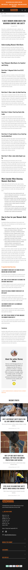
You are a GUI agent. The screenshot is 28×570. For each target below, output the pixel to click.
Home (2, 13)
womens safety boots (18, 391)
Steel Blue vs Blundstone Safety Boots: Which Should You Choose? (14, 487)
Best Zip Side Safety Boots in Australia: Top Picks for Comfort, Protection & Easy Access (14, 458)
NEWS (5, 13)
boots (4, 391)
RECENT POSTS (14, 400)
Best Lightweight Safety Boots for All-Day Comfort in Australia (14, 420)
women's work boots (9, 391)
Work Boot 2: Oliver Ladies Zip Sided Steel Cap (13, 92)
